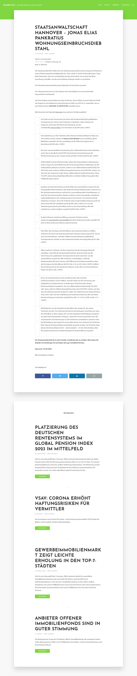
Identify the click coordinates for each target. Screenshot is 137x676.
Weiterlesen (42, 476)
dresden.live (9, 5)
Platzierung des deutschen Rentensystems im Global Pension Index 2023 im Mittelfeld (64, 438)
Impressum (116, 5)
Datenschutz (126, 5)
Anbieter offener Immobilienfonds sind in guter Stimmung (67, 623)
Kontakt (107, 5)
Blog (100, 5)
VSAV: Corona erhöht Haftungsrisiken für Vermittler (63, 503)
